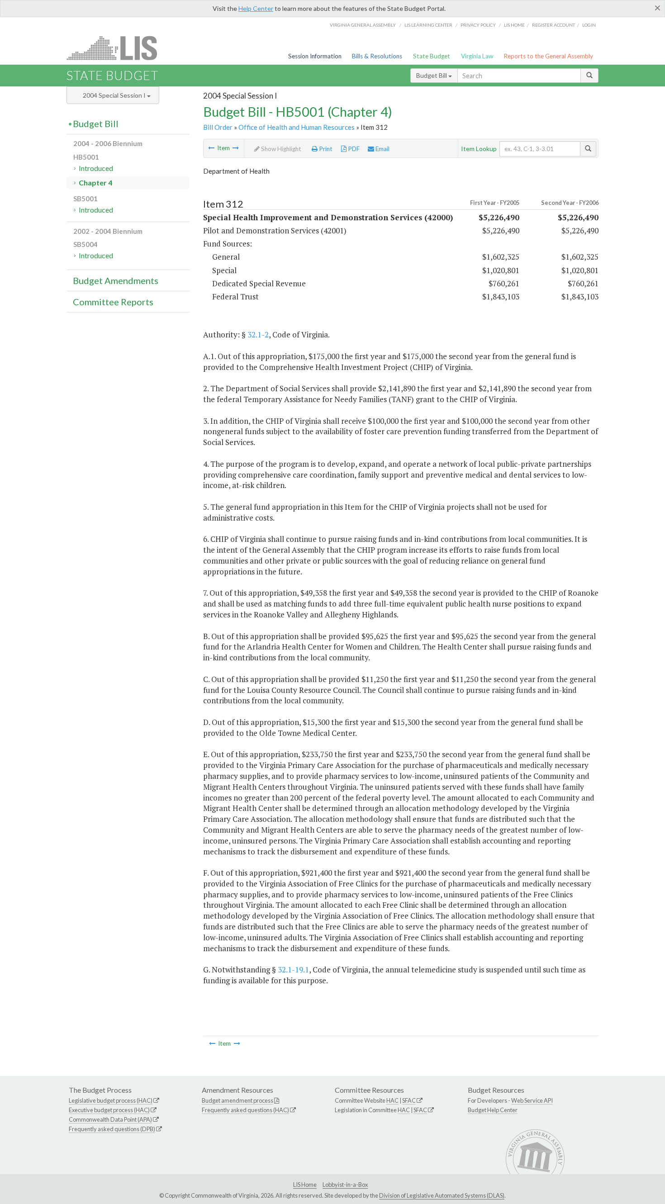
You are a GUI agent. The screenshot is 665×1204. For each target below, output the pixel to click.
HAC (392, 1100)
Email (382, 148)
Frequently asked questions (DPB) (112, 1129)
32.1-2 (258, 334)
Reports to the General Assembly (548, 56)
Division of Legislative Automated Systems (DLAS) (441, 1195)
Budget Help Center (493, 1110)
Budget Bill (432, 75)
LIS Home (305, 1184)
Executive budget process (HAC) (109, 1110)
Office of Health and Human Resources (296, 127)
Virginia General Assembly (363, 25)
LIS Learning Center (428, 25)
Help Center (255, 8)
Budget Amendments (115, 280)
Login (589, 25)
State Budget (431, 56)
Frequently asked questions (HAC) (245, 1110)
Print (325, 148)
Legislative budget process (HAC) (110, 1100)
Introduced (96, 168)
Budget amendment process (237, 1100)
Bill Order (218, 127)
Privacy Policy (478, 25)
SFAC (409, 1100)
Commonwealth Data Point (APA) (110, 1119)
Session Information (315, 56)
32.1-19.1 (293, 969)
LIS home (514, 25)
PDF (353, 148)
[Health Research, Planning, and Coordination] (211, 148)
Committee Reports (113, 301)
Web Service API (532, 1100)
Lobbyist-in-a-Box (345, 1184)
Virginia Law (477, 56)
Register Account (553, 25)
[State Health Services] (236, 148)
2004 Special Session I (115, 95)
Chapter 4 (95, 182)
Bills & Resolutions (377, 56)
